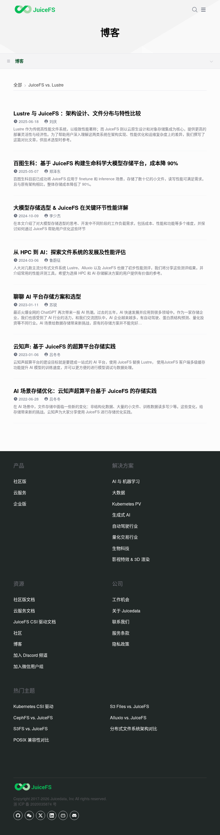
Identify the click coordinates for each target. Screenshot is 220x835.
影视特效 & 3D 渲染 (131, 559)
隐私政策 (120, 644)
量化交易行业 (125, 537)
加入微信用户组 (28, 666)
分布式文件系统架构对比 (133, 728)
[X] (40, 815)
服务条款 (120, 633)
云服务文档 (24, 611)
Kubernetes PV (126, 504)
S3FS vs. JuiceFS (30, 728)
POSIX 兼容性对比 (31, 740)
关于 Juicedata (126, 611)
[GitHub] (18, 815)
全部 (17, 85)
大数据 (118, 492)
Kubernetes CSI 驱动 (33, 706)
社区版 (19, 481)
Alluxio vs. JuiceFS (128, 717)
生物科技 (120, 548)
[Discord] (74, 815)
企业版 (19, 504)
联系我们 (120, 622)
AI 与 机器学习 (126, 481)
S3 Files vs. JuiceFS (129, 706)
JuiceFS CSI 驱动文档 (34, 622)
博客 (17, 644)
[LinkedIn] (51, 815)
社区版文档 (24, 599)
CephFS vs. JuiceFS (33, 717)
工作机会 (120, 599)
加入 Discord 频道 (30, 655)
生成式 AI (121, 515)
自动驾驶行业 (125, 526)
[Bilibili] (63, 815)
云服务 (19, 492)
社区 (17, 633)
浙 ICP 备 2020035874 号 (35, 804)
